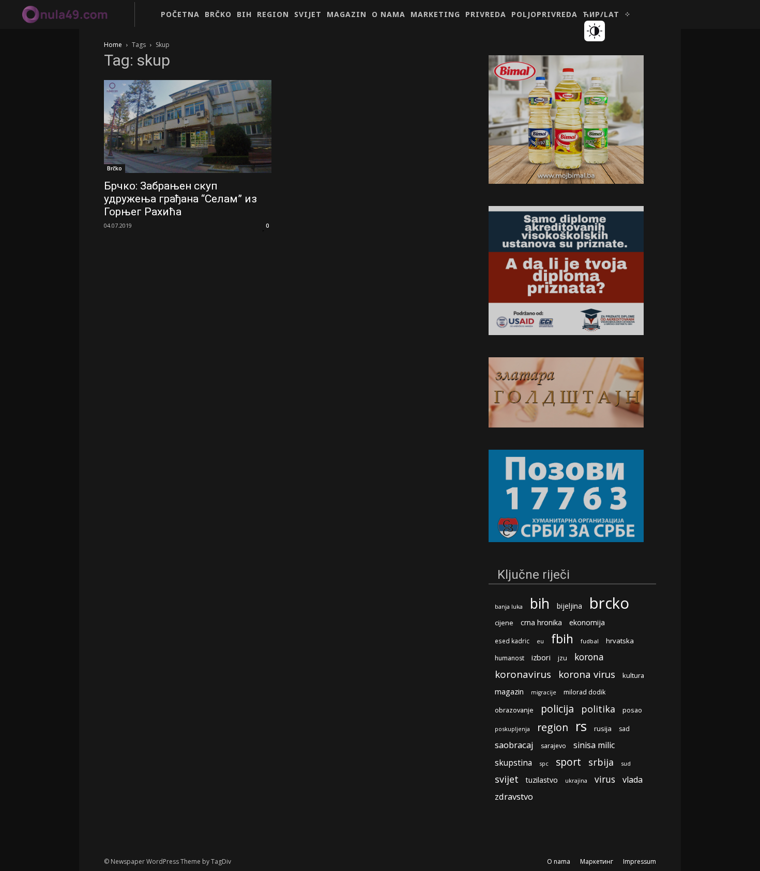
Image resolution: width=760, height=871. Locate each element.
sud (626, 763)
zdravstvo (514, 796)
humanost (509, 658)
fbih (562, 639)
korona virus (586, 674)
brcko (609, 603)
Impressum (639, 861)
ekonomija (587, 622)
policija (557, 708)
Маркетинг (596, 861)
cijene (504, 623)
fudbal (590, 641)
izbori (541, 657)
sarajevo (553, 745)
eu (540, 641)
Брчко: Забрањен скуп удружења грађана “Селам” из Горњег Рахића (180, 199)
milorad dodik (584, 692)
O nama (558, 861)
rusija (603, 728)
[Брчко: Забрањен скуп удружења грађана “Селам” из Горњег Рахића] (187, 126)
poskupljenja (512, 729)
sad (624, 728)
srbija (601, 762)
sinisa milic (594, 745)
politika (598, 709)
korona (589, 657)
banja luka (509, 606)
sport (568, 761)
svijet (507, 779)
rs (581, 726)
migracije (543, 692)
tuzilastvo (542, 780)
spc (544, 763)
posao (632, 710)
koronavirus (523, 674)
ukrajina (576, 780)
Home (113, 44)
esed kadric (512, 641)
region (552, 727)
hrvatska (620, 640)
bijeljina (569, 606)
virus (605, 779)
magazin (509, 691)
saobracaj (514, 744)
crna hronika (541, 622)
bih (540, 603)
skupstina (513, 762)
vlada (632, 779)
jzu (562, 658)
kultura (633, 675)
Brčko (114, 168)
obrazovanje (514, 710)
